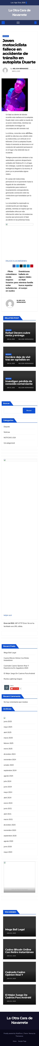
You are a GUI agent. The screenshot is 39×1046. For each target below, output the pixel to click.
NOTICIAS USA (10, 437)
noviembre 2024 (10, 759)
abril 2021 (7, 814)
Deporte (7, 427)
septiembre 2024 (10, 770)
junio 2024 (8, 787)
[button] (32, 22)
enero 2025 (8, 749)
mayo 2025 (8, 727)
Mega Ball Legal (10, 653)
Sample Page (22, 1041)
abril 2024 (7, 798)
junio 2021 (8, 808)
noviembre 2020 (10, 830)
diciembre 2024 (9, 754)
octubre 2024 (9, 765)
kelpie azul (8, 615)
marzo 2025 (8, 738)
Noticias (5, 36)
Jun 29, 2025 (11, 933)
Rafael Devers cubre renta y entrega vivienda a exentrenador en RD (17, 336)
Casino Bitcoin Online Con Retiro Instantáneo (19, 951)
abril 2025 (7, 732)
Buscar (6, 403)
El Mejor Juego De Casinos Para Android (19, 673)
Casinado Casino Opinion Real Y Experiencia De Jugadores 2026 (15, 976)
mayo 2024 (8, 792)
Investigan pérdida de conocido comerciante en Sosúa (19, 384)
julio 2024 (7, 781)
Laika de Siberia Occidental (19, 889)
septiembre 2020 (10, 836)
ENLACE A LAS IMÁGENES (16, 261)
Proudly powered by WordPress (13, 1033)
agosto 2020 (8, 841)
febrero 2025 (8, 743)
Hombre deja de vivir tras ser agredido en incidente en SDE (17, 360)
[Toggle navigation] (18, 22)
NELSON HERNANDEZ (20, 68)
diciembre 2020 (9, 825)
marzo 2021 (8, 819)
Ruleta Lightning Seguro (13, 679)
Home (14, 1041)
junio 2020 (8, 846)
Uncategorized (9, 443)
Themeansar (19, 1036)
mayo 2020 (8, 852)
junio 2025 (8, 721)
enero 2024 (8, 803)
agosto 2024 (8, 776)
